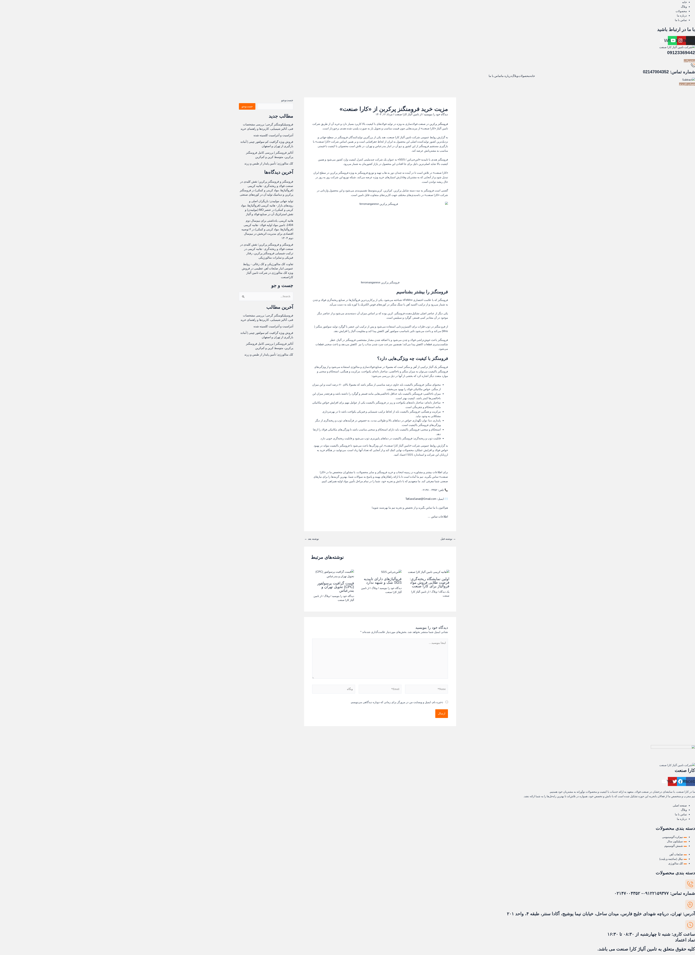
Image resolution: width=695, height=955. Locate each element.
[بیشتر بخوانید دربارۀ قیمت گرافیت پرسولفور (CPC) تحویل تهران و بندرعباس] (332, 573)
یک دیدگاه (444, 591)
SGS (402, 159)
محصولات (524, 76)
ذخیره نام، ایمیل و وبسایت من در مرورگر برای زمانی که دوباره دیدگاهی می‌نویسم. (396, 702)
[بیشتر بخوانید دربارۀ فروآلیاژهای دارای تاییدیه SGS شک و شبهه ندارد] (391, 571)
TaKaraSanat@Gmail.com (420, 498)
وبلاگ (515, 76)
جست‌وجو (287, 100)
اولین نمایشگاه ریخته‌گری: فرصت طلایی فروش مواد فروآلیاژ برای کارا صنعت (429, 582)
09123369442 (681, 52)
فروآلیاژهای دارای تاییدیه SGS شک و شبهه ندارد (383, 580)
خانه (532, 76)
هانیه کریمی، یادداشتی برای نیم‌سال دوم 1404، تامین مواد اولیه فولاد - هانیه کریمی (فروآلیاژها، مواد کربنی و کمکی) (268, 225)
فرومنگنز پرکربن (438, 123)
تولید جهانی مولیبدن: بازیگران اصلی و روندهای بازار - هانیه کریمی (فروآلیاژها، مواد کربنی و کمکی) (267, 205)
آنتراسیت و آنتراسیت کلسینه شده (273, 135)
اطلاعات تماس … (438, 516)
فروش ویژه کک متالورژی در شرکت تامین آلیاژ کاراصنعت (267, 273)
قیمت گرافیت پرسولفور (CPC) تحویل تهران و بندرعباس (335, 586)
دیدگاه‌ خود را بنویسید (436, 114)
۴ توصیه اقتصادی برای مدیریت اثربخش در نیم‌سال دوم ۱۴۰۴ (267, 234)
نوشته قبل (448, 538)
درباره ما (506, 76)
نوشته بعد (311, 538)
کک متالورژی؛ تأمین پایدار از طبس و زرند (268, 163)
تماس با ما (495, 76)
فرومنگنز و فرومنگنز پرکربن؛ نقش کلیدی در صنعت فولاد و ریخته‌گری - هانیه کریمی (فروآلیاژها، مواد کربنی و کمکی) (266, 186)
